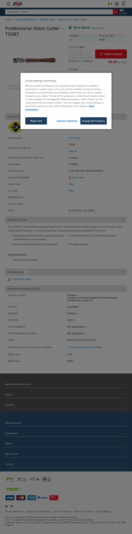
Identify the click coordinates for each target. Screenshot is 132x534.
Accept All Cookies (93, 120)
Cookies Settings (67, 120)
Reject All (36, 120)
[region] (66, 101)
